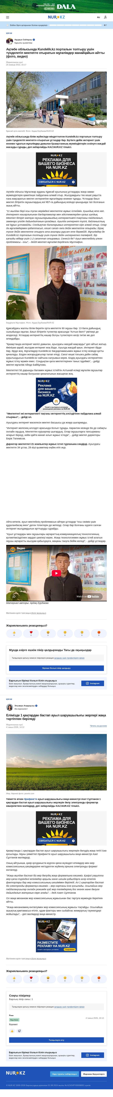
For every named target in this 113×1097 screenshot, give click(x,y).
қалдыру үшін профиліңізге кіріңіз (69, 658)
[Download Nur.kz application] (56, 6)
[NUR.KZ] (56, 17)
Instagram (94, 683)
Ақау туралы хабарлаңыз (64, 1074)
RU (98, 17)
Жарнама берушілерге (94, 1074)
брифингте (30, 799)
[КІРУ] (105, 17)
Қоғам (9, 33)
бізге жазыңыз (38, 613)
